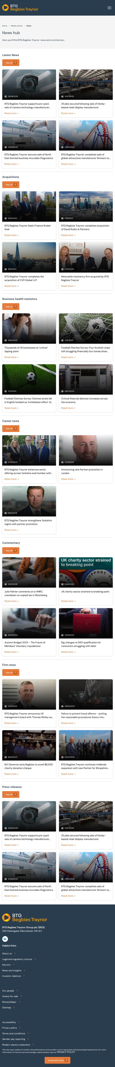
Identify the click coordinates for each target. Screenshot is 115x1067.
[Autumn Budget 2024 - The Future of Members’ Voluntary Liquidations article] (29, 632)
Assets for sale (10, 996)
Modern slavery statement (16, 1044)
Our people (8, 990)
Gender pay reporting (13, 1039)
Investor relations (11, 976)
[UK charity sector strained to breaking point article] (86, 581)
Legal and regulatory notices (17, 959)
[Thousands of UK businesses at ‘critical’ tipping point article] (29, 337)
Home (4, 26)
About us (7, 953)
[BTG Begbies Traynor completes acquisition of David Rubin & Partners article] (86, 215)
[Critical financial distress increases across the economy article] (86, 388)
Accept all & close (55, 1060)
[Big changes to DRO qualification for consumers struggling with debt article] (86, 632)
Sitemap (6, 1007)
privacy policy (66, 1052)
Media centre (16, 26)
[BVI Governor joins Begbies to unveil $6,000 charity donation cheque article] (29, 754)
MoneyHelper (9, 1002)
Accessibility (9, 1022)
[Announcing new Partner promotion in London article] (86, 459)
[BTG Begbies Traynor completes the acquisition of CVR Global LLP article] (29, 266)
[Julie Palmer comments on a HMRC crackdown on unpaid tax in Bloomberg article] (29, 581)
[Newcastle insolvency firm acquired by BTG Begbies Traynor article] (86, 266)
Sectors (6, 964)
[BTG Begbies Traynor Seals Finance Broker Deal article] (29, 215)
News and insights (11, 970)
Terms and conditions (13, 1033)
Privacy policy (9, 1027)
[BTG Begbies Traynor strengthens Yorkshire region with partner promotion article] (29, 510)
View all (9, 63)
